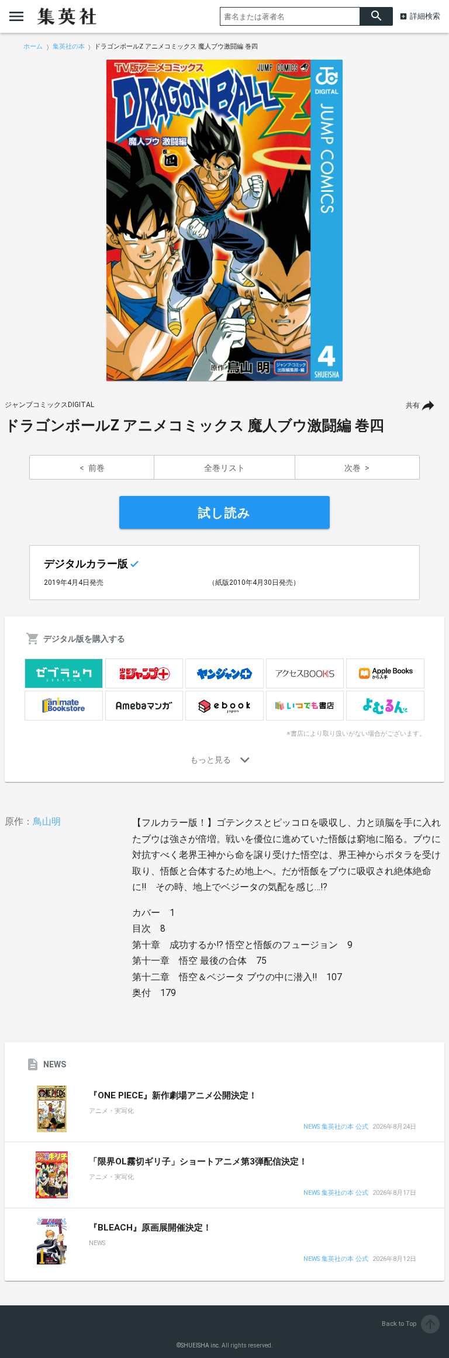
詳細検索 (425, 16)
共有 (413, 405)
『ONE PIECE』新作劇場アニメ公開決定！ (173, 1095)
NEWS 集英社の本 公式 (335, 1127)
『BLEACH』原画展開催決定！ (150, 1227)
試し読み (224, 513)
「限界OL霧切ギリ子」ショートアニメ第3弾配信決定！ (198, 1161)
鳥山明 (47, 821)
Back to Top (409, 1324)
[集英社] (66, 16)
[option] (224, 220)
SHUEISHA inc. (200, 1345)
